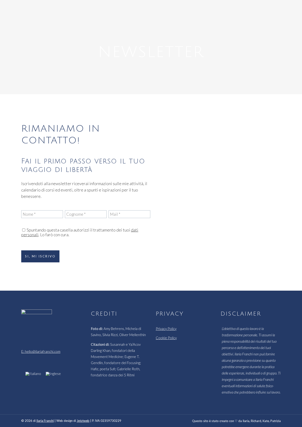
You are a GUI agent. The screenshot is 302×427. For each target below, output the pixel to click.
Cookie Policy (166, 338)
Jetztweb (83, 421)
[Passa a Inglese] (53, 373)
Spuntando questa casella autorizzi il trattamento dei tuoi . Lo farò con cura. (79, 232)
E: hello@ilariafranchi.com (40, 351)
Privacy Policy (166, 328)
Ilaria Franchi (45, 421)
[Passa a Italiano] (33, 373)
